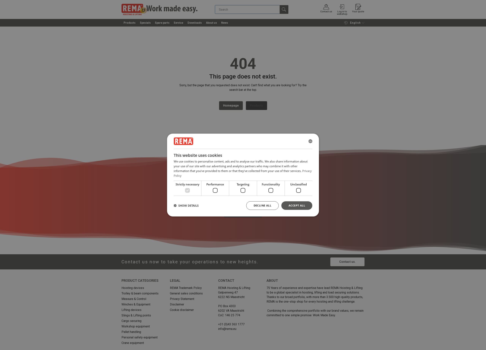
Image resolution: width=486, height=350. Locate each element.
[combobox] (310, 141)
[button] (186, 205)
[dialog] (243, 175)
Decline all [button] (262, 205)
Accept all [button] (297, 205)
